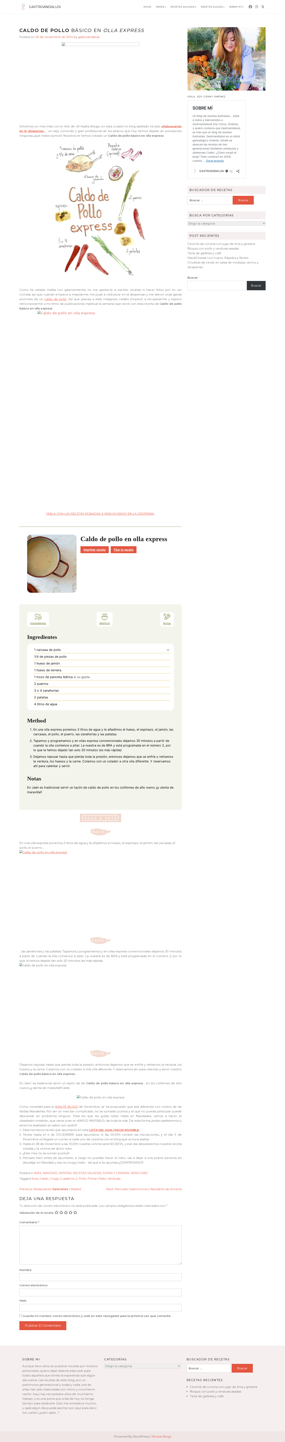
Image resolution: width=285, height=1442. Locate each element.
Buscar (192, 277)
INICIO (147, 6)
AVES (37, 1173)
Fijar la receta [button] (123, 550)
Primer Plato (97, 1178)
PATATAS (65, 1173)
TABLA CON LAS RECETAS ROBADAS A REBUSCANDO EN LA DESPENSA (100, 514)
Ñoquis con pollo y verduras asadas (213, 248)
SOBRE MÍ (235, 6)
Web (22, 1300)
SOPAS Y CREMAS (116, 1173)
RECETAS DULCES (212, 6)
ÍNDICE (160, 6)
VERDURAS (139, 1173)
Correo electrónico (33, 1285)
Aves (34, 1178)
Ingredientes (38, 623)
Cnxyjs (54, 1178)
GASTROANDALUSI (45, 7)
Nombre (25, 1270)
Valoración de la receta (36, 1213)
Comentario (29, 1222)
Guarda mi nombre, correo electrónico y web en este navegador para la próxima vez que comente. (97, 1316)
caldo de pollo (55, 299)
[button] (168, 650)
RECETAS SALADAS (182, 6)
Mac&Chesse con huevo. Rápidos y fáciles (217, 258)
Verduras (114, 1178)
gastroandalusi (88, 37)
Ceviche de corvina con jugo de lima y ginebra (221, 244)
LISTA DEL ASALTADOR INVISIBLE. (114, 1130)
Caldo (44, 1178)
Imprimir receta (95, 550)
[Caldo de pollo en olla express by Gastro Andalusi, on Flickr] (100, 891)
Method (104, 623)
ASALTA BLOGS (66, 1106)
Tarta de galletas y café (204, 253)
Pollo (82, 1178)
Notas (167, 623)
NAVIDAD (50, 1173)
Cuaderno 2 (68, 1178)
